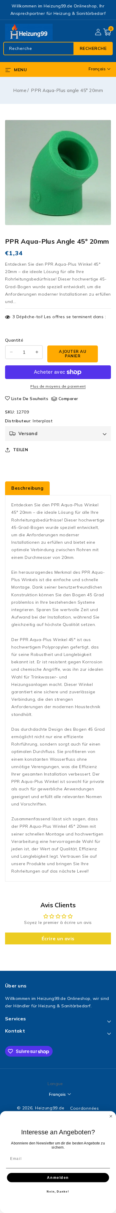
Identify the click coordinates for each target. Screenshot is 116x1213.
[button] (107, 32)
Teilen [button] (20, 449)
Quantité (14, 340)
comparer (68, 398)
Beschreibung (27, 488)
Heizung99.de (49, 1108)
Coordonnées (84, 1108)
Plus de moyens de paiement (58, 386)
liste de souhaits (29, 398)
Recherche (93, 48)
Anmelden (58, 1177)
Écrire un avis (58, 938)
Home (19, 90)
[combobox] (58, 48)
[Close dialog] (111, 1116)
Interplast (42, 421)
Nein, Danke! (58, 1191)
